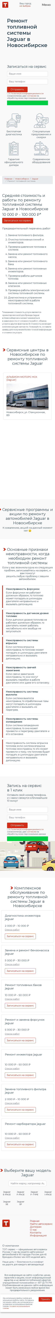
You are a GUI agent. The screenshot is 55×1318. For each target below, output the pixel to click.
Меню (46, 5)
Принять (45, 1299)
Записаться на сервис (17, 220)
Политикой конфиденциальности (27, 93)
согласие (31, 96)
